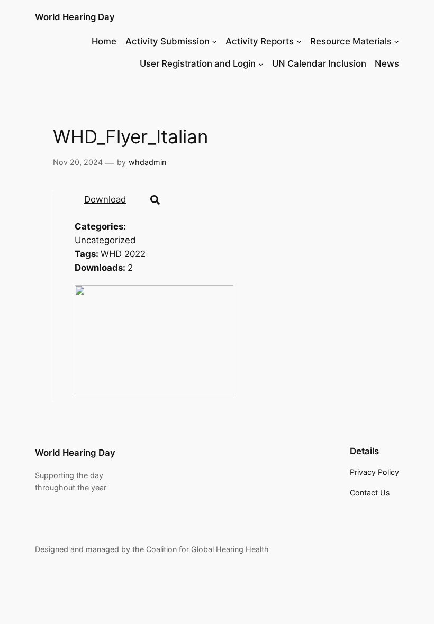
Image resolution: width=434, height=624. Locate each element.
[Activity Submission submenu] (214, 41)
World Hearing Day (75, 17)
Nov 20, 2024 (78, 162)
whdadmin (147, 162)
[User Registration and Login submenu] (261, 63)
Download (105, 199)
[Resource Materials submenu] (396, 41)
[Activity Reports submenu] (299, 41)
